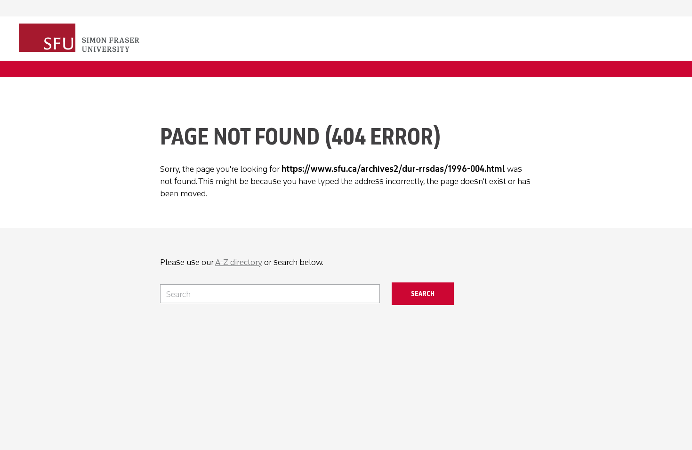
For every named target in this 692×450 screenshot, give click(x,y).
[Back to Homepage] (80, 39)
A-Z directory (238, 262)
